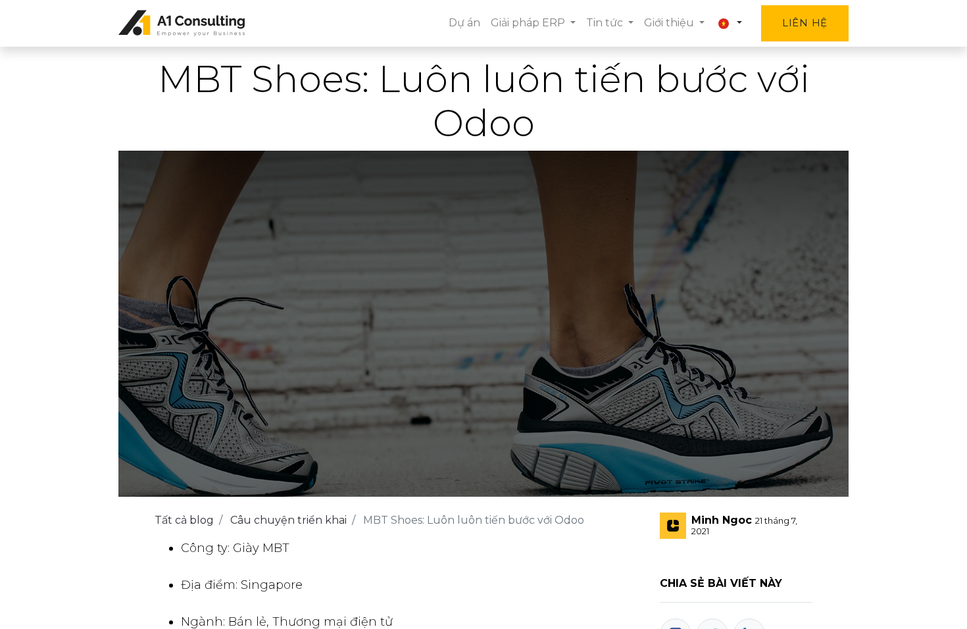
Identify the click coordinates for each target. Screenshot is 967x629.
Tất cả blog (184, 520)
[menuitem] (464, 23)
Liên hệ (805, 22)
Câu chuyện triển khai (288, 520)
